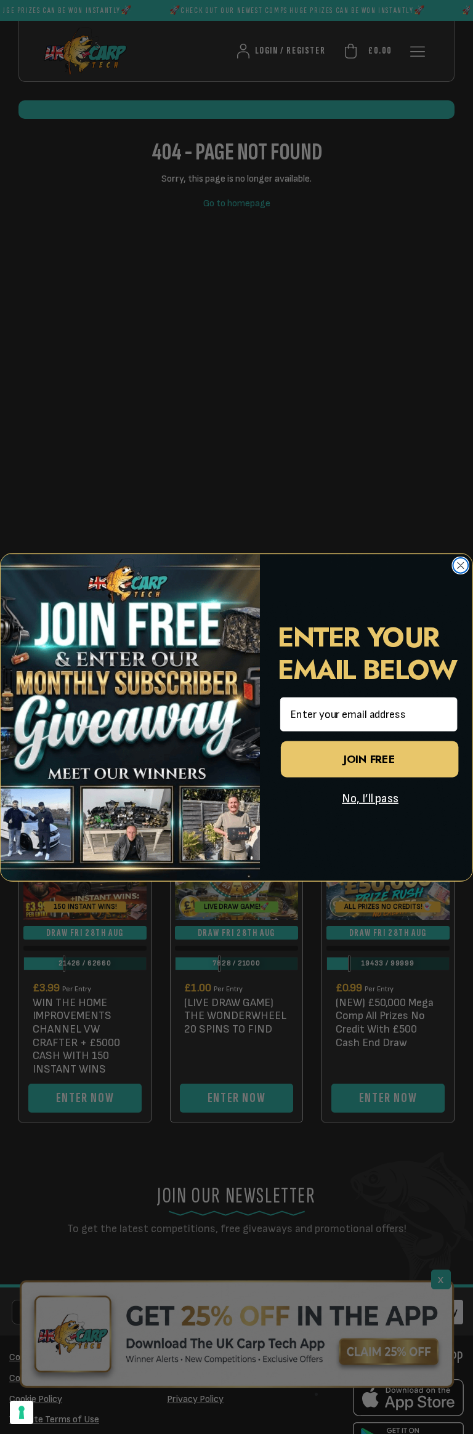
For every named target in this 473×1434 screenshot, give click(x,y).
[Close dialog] (461, 565)
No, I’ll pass (370, 798)
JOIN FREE (369, 759)
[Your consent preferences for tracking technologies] (21, 1412)
